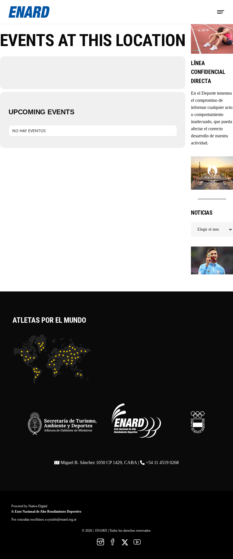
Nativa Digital (37, 506)
